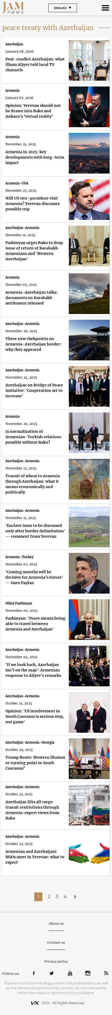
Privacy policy (56, 961)
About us (56, 923)
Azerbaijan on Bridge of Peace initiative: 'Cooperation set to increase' (34, 390)
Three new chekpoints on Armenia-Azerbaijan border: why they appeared (33, 344)
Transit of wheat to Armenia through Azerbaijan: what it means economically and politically (32, 484)
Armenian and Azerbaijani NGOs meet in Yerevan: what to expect (34, 857)
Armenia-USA (16, 183)
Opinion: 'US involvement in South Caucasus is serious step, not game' (34, 716)
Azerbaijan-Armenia (22, 228)
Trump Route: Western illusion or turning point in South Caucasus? (35, 763)
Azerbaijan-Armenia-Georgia (29, 742)
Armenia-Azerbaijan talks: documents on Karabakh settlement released (31, 298)
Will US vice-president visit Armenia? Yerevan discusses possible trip (32, 204)
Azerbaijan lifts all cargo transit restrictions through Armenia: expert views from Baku (32, 810)
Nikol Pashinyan (18, 603)
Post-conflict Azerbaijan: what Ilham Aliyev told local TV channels (35, 64)
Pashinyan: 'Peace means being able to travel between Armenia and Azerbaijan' (35, 624)
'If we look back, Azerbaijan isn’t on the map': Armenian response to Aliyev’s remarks (33, 670)
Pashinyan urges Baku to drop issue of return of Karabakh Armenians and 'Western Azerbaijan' (34, 250)
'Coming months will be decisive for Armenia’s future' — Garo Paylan (34, 577)
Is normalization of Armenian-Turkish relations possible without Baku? (33, 437)
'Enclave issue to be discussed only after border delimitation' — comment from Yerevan (35, 531)
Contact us (56, 942)
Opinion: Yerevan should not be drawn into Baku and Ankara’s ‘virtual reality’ (33, 111)
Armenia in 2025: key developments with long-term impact (34, 157)
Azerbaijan (14, 44)
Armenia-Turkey (19, 557)
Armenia (12, 90)
